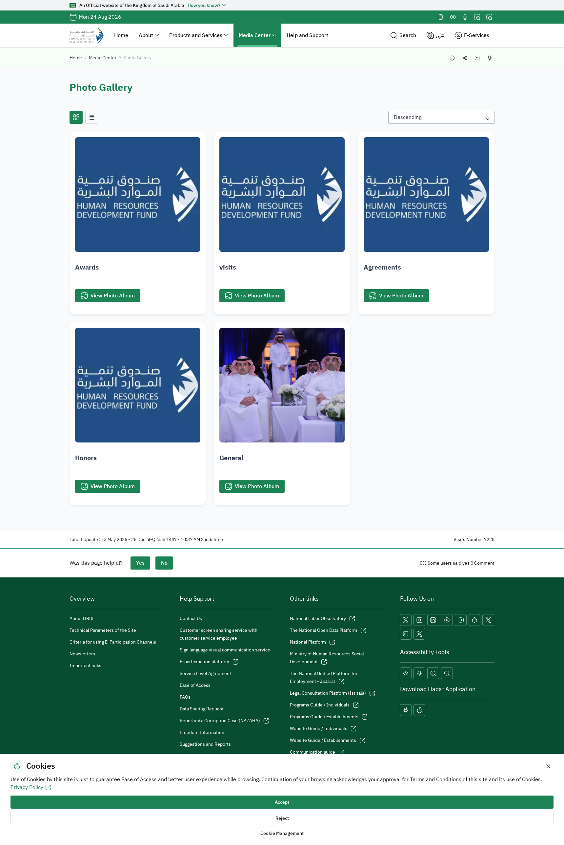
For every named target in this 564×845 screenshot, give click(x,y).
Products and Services (195, 35)
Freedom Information (202, 732)
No (164, 563)
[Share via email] (477, 58)
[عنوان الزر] (76, 117)
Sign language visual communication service (225, 650)
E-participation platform (204, 661)
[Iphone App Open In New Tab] (419, 710)
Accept (282, 802)
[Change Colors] (453, 17)
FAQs (185, 697)
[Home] (87, 35)
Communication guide (312, 752)
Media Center (255, 35)
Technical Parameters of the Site (103, 630)
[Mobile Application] (440, 17)
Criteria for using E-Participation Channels (113, 642)
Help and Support (307, 35)
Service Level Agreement (205, 673)
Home (121, 35)
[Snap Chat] (474, 620)
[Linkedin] (433, 620)
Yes (140, 563)
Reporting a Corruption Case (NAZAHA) (220, 720)
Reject (282, 818)
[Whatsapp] (447, 620)
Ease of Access (195, 685)
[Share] (465, 58)
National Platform (308, 642)
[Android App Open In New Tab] (405, 710)
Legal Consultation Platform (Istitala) (328, 693)
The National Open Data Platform (323, 630)
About (146, 35)
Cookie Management (282, 833)
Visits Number (468, 539)
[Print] (452, 58)
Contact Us (191, 618)
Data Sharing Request (202, 708)
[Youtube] (460, 620)
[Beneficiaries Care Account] (488, 620)
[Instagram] (419, 620)
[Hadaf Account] (419, 633)
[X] (405, 620)
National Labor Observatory (318, 618)
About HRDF (82, 618)
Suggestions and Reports (205, 744)
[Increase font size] (477, 17)
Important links (85, 665)
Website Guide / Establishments (323, 740)
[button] (403, 35)
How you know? (204, 5)
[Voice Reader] (465, 17)
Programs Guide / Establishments (324, 716)
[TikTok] (405, 633)
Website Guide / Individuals (318, 728)
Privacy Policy (26, 787)
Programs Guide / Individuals (320, 705)
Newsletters (82, 653)
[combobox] (441, 117)
